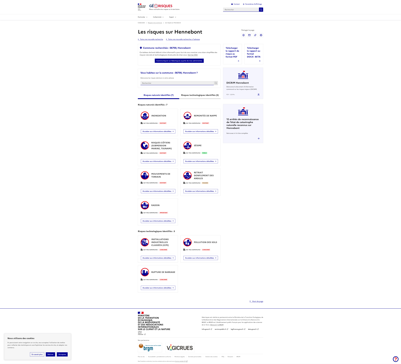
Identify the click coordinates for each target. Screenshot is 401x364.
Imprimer (261, 35)
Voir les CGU (193, 55)
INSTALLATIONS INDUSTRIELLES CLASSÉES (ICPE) (160, 242)
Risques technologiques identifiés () (200, 95)
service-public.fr (220, 329)
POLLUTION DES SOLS (205, 242)
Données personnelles (194, 357)
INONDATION (158, 115)
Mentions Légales (179, 357)
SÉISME (198, 145)
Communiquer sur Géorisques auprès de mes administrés (179, 60)
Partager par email (249, 35)
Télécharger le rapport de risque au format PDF (232, 52)
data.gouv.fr (252, 329)
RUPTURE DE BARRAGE (163, 272)
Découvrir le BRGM (216, 325)
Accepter (62, 354)
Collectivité (157, 17)
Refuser (50, 354)
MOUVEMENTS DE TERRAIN (160, 175)
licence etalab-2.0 (180, 361)
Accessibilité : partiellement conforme (159, 357)
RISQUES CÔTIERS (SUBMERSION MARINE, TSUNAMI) (161, 145)
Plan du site (141, 357)
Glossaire (230, 357)
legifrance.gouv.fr (237, 329)
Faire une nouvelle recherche (151, 39)
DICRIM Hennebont (237, 83)
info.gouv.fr (206, 329)
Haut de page (257, 301)
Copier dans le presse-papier (255, 35)
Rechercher (216, 83)
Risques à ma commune (155, 23)
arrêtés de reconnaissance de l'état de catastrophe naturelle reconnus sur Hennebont (243, 124)
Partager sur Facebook (243, 35)
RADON (155, 205)
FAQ (223, 357)
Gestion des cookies (211, 357)
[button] (395, 359)
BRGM (238, 357)
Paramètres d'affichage (253, 4)
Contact (237, 4)
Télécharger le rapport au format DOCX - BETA (253, 52)
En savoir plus (37, 354)
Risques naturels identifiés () (159, 95)
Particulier (141, 17)
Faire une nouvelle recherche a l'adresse (184, 39)
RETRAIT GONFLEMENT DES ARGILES (204, 175)
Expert (171, 17)
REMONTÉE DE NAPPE (205, 115)
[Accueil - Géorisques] (164, 6)
